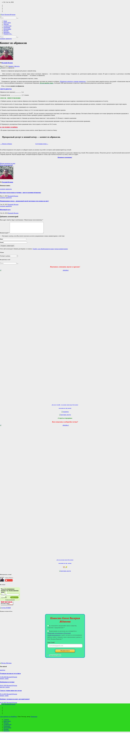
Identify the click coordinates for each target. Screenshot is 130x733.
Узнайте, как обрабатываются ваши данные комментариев (50, 249)
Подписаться (65, 651)
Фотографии (7, 29)
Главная (6, 719)
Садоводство (7, 26)
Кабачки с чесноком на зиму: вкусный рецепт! (15, 699)
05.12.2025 (3, 694)
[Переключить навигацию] (0, 16)
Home (5, 21)
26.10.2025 (3, 702)
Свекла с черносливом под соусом (11, 690)
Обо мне (6, 24)
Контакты (6, 32)
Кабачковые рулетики (7, 682)
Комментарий (4, 233)
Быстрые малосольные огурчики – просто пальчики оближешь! (20, 192)
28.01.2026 (3, 685)
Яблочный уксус (5, 209)
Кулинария (7, 27)
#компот (11, 66)
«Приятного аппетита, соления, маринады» (73, 81)
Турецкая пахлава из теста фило (10, 673)
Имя (1, 239)
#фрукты (17, 66)
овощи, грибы (4, 678)
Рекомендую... (8, 34)
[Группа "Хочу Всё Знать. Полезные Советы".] (6, 604)
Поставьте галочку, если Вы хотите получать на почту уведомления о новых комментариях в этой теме (33, 236)
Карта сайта (7, 22)
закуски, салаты (5, 687)
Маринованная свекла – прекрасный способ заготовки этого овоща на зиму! (24, 201)
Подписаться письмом (10, 599)
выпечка (2, 670)
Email (1, 242)
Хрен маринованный (6, 165)
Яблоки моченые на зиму (7, 163)
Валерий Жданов (7, 63)
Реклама (6, 30)
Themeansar (33, 716)
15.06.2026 (3, 677)
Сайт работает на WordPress (8, 716)
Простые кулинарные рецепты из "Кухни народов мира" (9, 590)
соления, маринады (6, 38)
